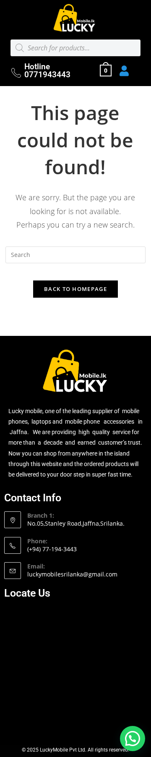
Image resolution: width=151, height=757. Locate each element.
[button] (132, 738)
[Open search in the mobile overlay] (75, 47)
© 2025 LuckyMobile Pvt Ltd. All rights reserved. (75, 750)
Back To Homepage (75, 289)
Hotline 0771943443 (47, 70)
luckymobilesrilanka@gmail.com (72, 574)
